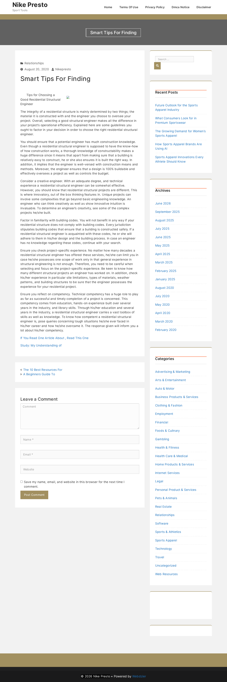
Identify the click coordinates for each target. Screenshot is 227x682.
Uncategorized (166, 565)
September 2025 (167, 212)
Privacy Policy (155, 7)
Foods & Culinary (167, 430)
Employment (164, 414)
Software (161, 523)
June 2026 (163, 203)
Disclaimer (203, 7)
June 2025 (163, 237)
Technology (163, 548)
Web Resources (166, 574)
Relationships (34, 63)
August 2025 (164, 220)
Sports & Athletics (168, 532)
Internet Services (167, 473)
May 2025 (162, 245)
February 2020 (166, 330)
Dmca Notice (180, 7)
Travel (159, 557)
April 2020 (162, 313)
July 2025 (162, 228)
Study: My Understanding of (41, 345)
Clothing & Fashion (168, 405)
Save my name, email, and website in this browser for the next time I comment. (74, 484)
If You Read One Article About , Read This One (54, 338)
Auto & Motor (164, 388)
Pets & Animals (166, 498)
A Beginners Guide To (39, 374)
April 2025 (162, 254)
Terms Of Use (128, 7)
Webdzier (139, 676)
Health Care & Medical (171, 456)
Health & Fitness (167, 447)
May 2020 (162, 304)
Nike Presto (30, 4)
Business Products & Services (176, 397)
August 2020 (164, 288)
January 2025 (165, 279)
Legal (159, 481)
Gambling (162, 439)
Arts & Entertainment (170, 380)
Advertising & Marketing (172, 371)
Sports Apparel (166, 540)
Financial (161, 422)
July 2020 (162, 296)
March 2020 (164, 321)
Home (108, 7)
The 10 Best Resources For (42, 370)
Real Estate (163, 506)
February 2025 (165, 271)
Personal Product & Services (175, 490)
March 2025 (164, 262)
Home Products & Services (174, 464)
